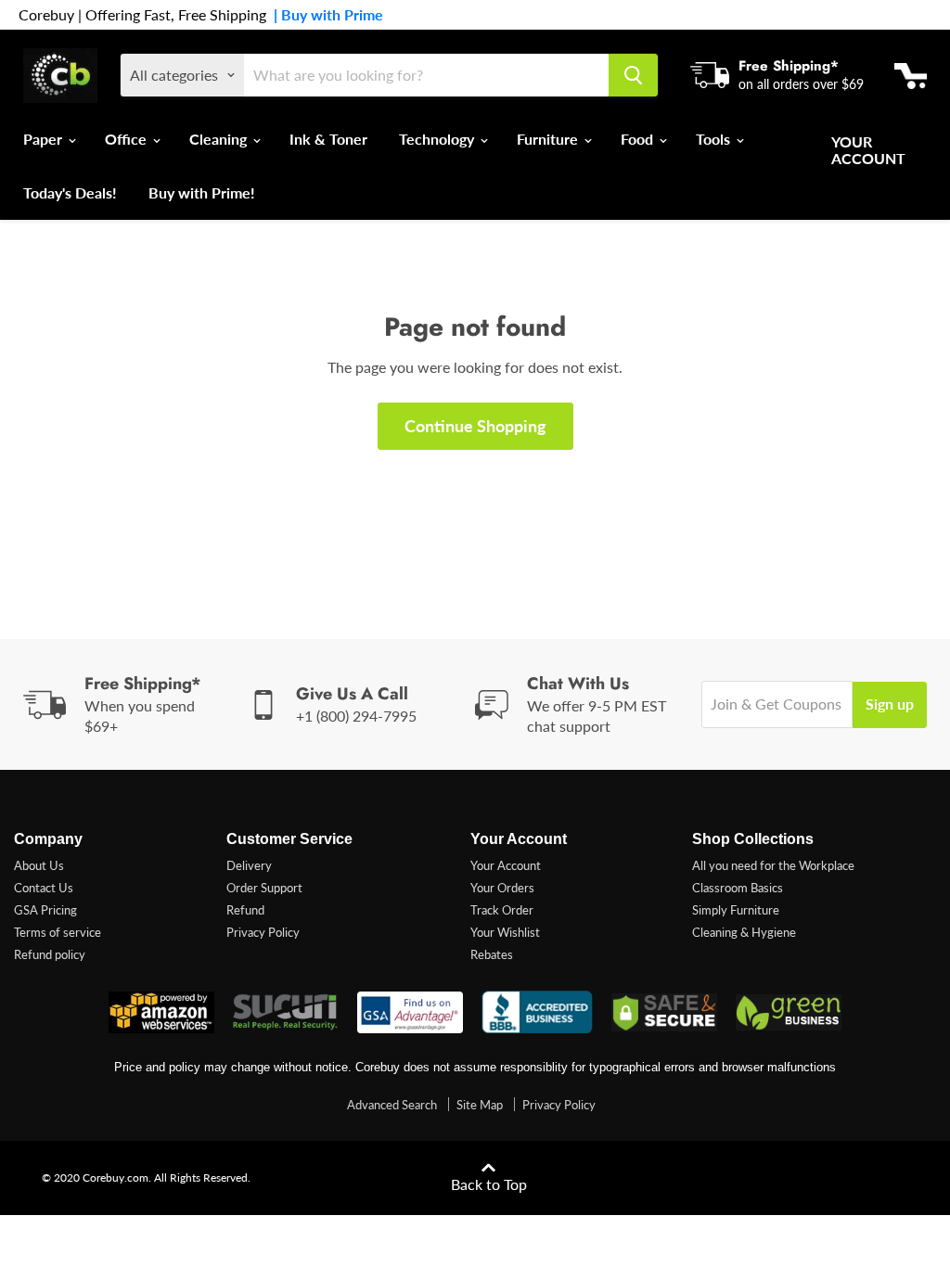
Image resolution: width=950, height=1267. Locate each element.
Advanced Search (392, 1104)
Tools (715, 138)
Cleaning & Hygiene (744, 932)
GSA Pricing (45, 909)
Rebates (491, 954)
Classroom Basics (737, 887)
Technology (438, 138)
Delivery (249, 865)
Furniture (549, 138)
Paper (44, 138)
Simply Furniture (735, 909)
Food (639, 138)
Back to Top (489, 1184)
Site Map (479, 1104)
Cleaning (219, 138)
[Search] (633, 75)
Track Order (501, 909)
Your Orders (502, 887)
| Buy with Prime (324, 14)
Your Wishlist (505, 932)
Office (127, 138)
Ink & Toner (328, 138)
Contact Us (43, 887)
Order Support (264, 887)
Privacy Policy (263, 932)
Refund (245, 909)
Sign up (890, 703)
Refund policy (49, 954)
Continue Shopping (475, 426)
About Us (39, 865)
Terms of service (57, 932)
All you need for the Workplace (773, 865)
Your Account (868, 150)
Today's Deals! (70, 192)
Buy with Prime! (201, 192)
